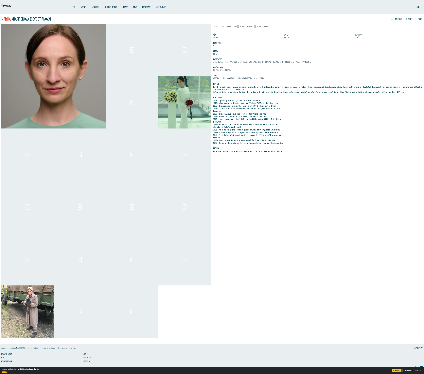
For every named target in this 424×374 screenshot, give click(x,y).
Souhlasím (397, 370)
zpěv (240, 62)
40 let (215, 37)
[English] (413, 7)
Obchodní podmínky (7, 361)
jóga (227, 62)
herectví (216, 54)
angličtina (225, 78)
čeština (216, 78)
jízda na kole (278, 62)
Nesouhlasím (408, 370)
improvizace (267, 62)
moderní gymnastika (303, 62)
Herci (74, 7)
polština (249, 78)
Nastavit (419, 370)
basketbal (257, 62)
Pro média (86, 361)
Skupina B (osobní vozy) (222, 70)
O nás (135, 7)
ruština (241, 78)
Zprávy (125, 7)
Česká (357, 37)
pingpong (233, 62)
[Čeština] (408, 7)
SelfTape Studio (111, 7)
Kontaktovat (87, 358)
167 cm (286, 37)
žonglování (247, 62)
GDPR (2, 358)
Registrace (146, 7)
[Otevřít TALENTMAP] (162, 7)
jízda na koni (218, 62)
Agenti (83, 7)
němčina (233, 78)
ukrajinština (259, 78)
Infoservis (95, 7)
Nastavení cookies (6, 354)
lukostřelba (290, 62)
